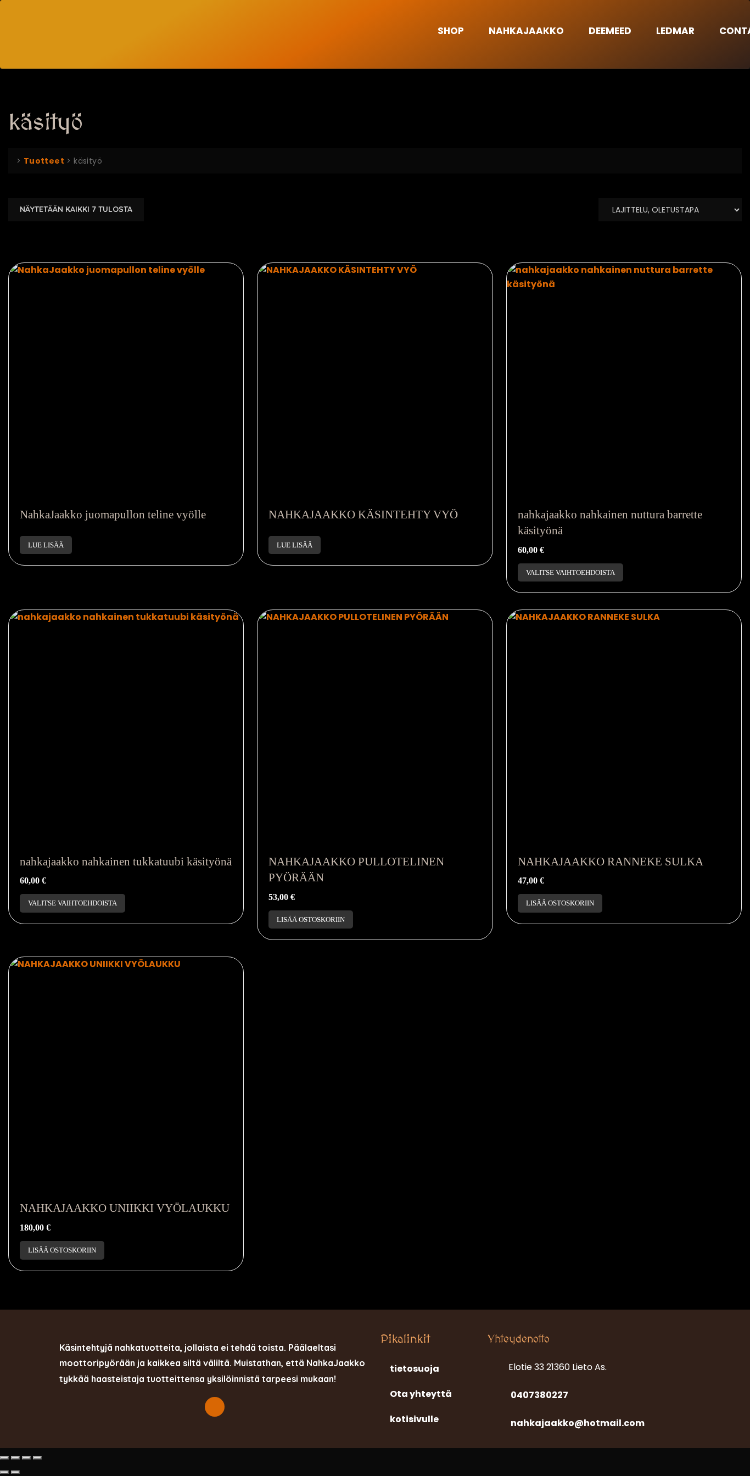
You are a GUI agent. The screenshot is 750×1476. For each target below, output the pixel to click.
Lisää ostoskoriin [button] (311, 919)
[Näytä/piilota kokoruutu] (15, 1458)
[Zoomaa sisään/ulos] (4, 1458)
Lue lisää (46, 545)
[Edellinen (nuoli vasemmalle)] (4, 1472)
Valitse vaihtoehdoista (570, 572)
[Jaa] (26, 1458)
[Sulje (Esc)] (37, 1458)
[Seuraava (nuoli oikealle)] (15, 1472)
